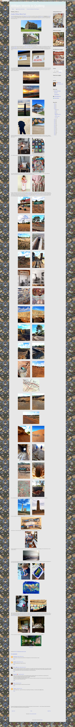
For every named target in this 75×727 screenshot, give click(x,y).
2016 (55, 125)
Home (13, 9)
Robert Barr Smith (28, 194)
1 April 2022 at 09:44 (18, 683)
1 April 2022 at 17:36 (19, 688)
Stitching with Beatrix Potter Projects (33, 9)
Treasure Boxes (31, 155)
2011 (55, 131)
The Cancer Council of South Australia (28, 47)
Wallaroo (16, 47)
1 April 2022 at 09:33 (21, 674)
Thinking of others (57, 116)
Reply (14, 664)
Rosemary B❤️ (15, 674)
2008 (55, 134)
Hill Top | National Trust (57, 96)
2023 (55, 107)
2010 (55, 132)
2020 (55, 120)
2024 (55, 106)
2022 (55, 108)
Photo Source (31, 32)
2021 (55, 119)
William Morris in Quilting (27, 5)
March (56, 113)
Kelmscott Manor (56, 98)
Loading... (54, 77)
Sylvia (14, 683)
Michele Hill (59, 82)
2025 (55, 105)
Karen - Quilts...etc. (16, 667)
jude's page (15, 656)
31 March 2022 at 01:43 (22, 667)
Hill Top (14, 615)
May (55, 112)
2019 (55, 121)
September (56, 109)
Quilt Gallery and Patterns (20, 9)
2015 (55, 126)
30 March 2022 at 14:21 (20, 656)
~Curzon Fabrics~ (56, 94)
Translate (60, 72)
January (56, 117)
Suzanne (14, 688)
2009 (55, 133)
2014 (55, 127)
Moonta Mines (29, 192)
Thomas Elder (37, 194)
